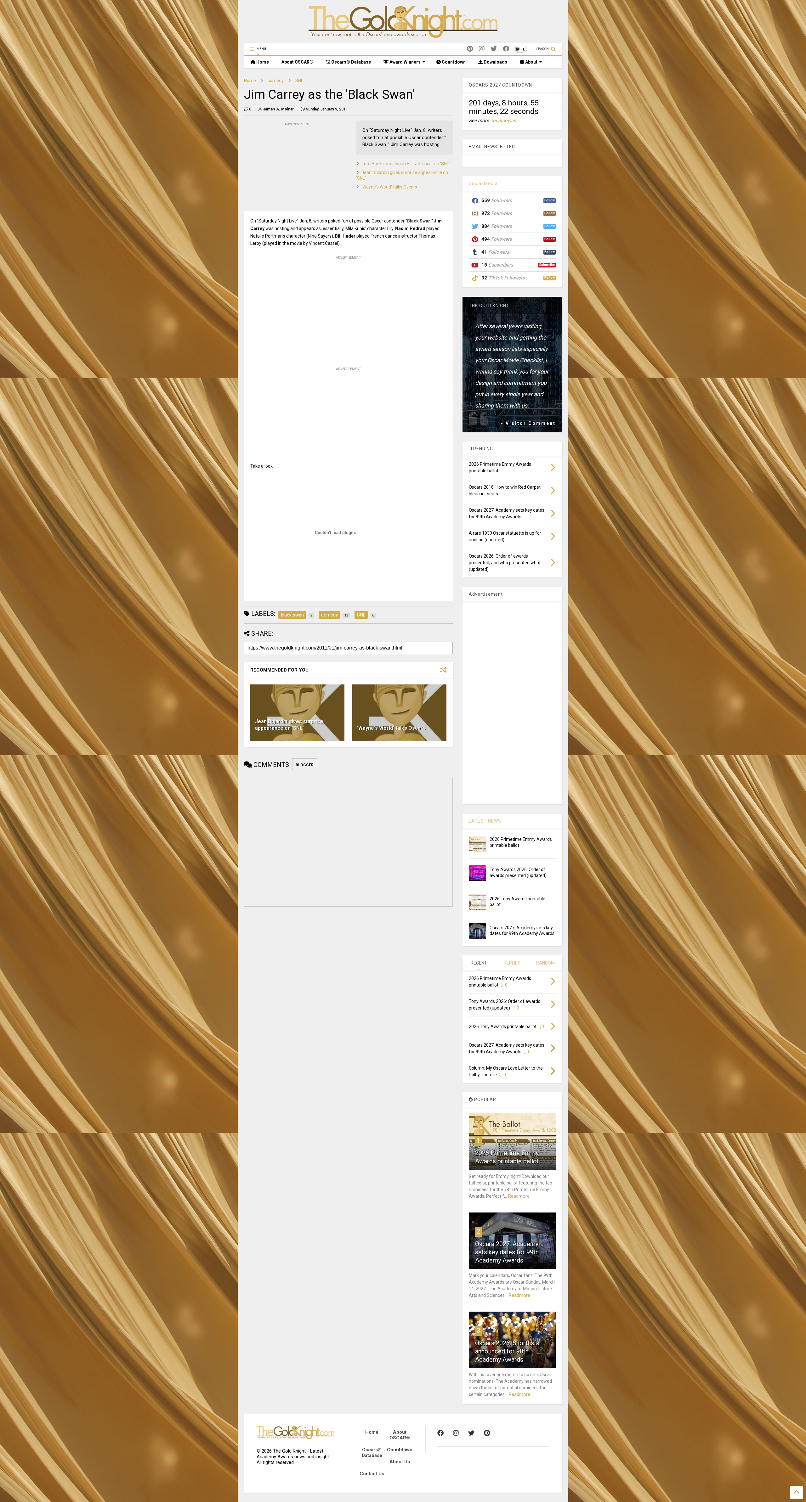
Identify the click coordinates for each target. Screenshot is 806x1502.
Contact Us (372, 1474)
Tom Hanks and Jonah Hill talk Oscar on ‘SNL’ (405, 163)
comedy (276, 80)
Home (262, 62)
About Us (399, 1462)
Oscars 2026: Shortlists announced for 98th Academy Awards (507, 1351)
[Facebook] (506, 48)
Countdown (453, 62)
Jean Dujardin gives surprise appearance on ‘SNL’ (289, 724)
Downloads (495, 62)
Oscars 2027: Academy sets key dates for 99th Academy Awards (507, 1252)
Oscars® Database (350, 62)
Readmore (519, 1196)
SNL (299, 80)
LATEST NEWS (485, 821)
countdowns (503, 120)
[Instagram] (482, 48)
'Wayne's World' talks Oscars (389, 186)
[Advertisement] (291, 166)
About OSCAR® (297, 62)
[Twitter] (494, 48)
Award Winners (405, 62)
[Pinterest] (470, 48)
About (530, 62)
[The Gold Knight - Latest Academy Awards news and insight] (403, 35)
